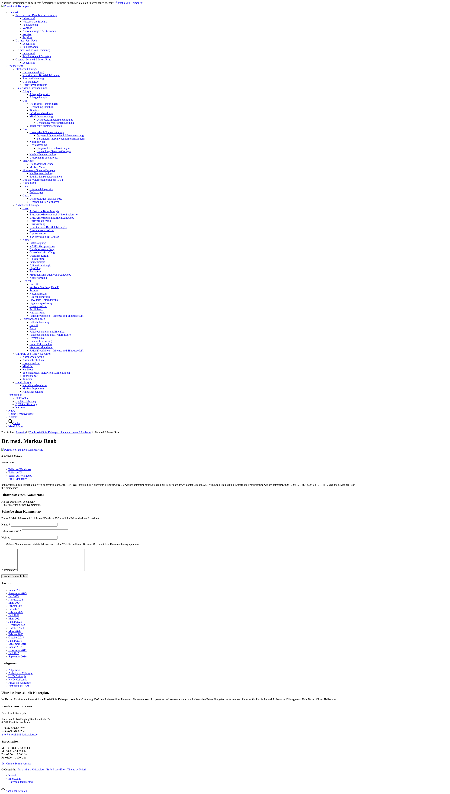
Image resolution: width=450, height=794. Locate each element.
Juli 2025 (13, 596)
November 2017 (17, 650)
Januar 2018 (15, 646)
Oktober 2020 (16, 628)
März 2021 (14, 618)
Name (5, 524)
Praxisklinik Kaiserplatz (31, 769)
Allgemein (14, 670)
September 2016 (17, 656)
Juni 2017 (13, 653)
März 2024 (14, 602)
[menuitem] (228, 37)
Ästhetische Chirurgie (20, 673)
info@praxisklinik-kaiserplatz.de (19, 734)
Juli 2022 (13, 609)
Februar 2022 (15, 612)
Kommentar (9, 569)
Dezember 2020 (17, 624)
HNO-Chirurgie (17, 676)
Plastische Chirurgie (19, 682)
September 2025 (17, 593)
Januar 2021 (15, 621)
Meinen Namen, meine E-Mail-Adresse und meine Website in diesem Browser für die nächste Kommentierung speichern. (73, 544)
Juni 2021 (13, 615)
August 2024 (15, 599)
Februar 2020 (15, 634)
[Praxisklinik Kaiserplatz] (16, 6)
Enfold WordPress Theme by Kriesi (66, 769)
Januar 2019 (15, 640)
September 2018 (17, 643)
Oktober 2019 (16, 637)
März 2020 (14, 631)
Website (5, 537)
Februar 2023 (15, 605)
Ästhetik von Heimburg (129, 2)
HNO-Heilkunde (17, 679)
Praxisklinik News (18, 685)
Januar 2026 (15, 590)
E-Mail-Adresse (11, 531)
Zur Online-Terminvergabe (16, 763)
